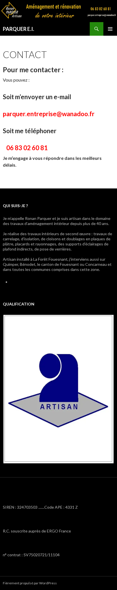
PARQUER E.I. (18, 29)
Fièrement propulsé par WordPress (30, 583)
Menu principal (110, 29)
